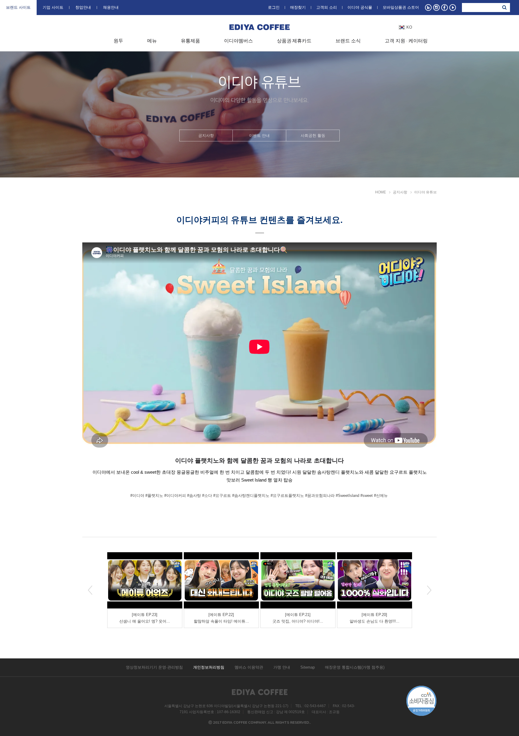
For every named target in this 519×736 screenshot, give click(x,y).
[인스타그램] (436, 7)
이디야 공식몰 (360, 7)
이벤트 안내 (259, 135)
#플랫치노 (154, 495)
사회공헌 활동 (313, 135)
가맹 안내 (281, 667)
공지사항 (206, 135)
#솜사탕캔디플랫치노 (250, 495)
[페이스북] (444, 7)
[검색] (504, 7)
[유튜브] (452, 7)
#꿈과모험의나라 (320, 495)
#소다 (207, 495)
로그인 (274, 7)
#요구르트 (222, 495)
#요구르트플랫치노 (287, 495)
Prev (90, 590)
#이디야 (137, 495)
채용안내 (111, 7)
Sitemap (307, 667)
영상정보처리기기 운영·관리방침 (154, 667)
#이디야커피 (175, 495)
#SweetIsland (347, 495)
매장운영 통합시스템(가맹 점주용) (354, 667)
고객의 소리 (326, 7)
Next (429, 590)
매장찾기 (298, 7)
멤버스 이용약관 (249, 667)
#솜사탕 (194, 495)
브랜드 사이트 (18, 7)
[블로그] (428, 7)
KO (409, 27)
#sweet (366, 495)
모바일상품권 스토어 (401, 7)
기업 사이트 (53, 7)
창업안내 (83, 7)
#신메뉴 (381, 495)
